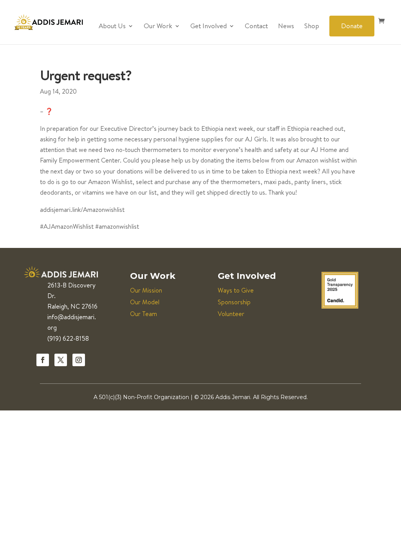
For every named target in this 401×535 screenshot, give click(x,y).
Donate (352, 25)
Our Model (144, 302)
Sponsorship (234, 302)
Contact (256, 26)
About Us (112, 26)
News (286, 26)
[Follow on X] (60, 360)
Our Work (158, 26)
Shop (311, 26)
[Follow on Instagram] (78, 360)
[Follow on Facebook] (42, 360)
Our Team (143, 313)
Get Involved (208, 26)
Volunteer (231, 313)
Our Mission (146, 290)
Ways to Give (236, 290)
